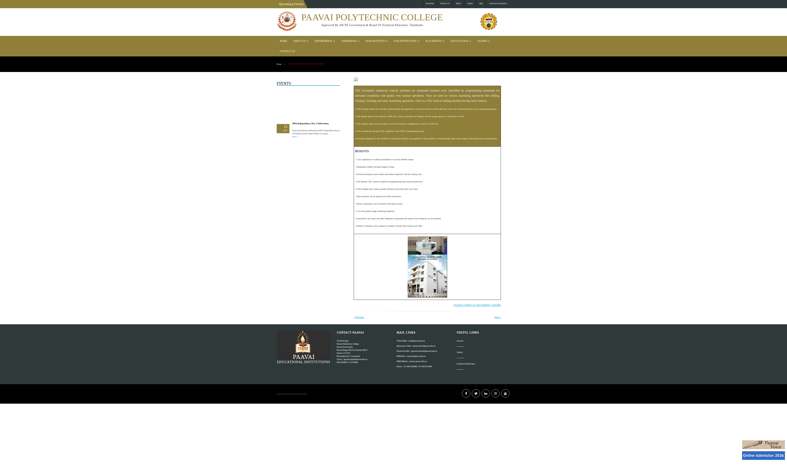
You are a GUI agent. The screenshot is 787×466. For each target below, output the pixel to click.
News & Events (360, 41)
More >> (295, 123)
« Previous (359, 307)
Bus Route (430, 3)
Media (458, 3)
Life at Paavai (431, 41)
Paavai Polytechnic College (372, 17)
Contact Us (469, 41)
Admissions (338, 41)
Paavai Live (445, 3)
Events (284, 73)
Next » (497, 307)
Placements (409, 41)
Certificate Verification (498, 3)
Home (282, 41)
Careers (470, 3)
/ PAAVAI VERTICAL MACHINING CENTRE (477, 295)
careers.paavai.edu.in (418, 351)
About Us (297, 41)
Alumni (451, 41)
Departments (317, 41)
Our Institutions (385, 41)
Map (481, 3)
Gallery (460, 342)
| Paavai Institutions (298, 383)
